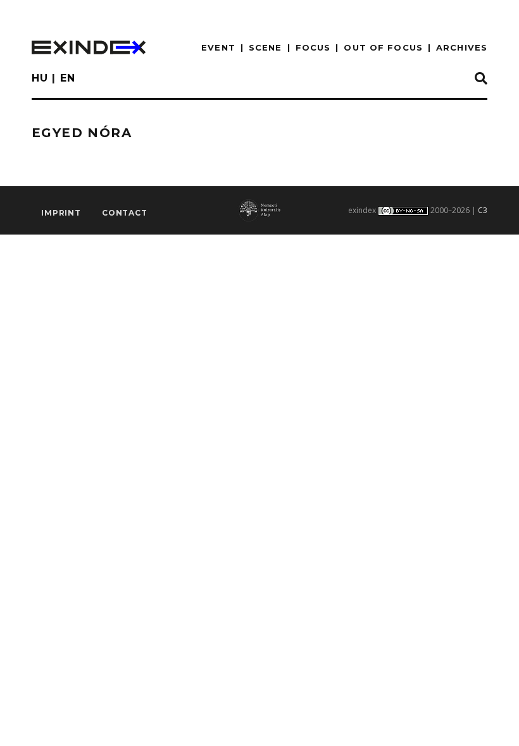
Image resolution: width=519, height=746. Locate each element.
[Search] (481, 79)
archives (461, 47)
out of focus (383, 47)
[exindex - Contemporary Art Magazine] (89, 47)
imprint (61, 212)
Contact (124, 212)
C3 (482, 210)
